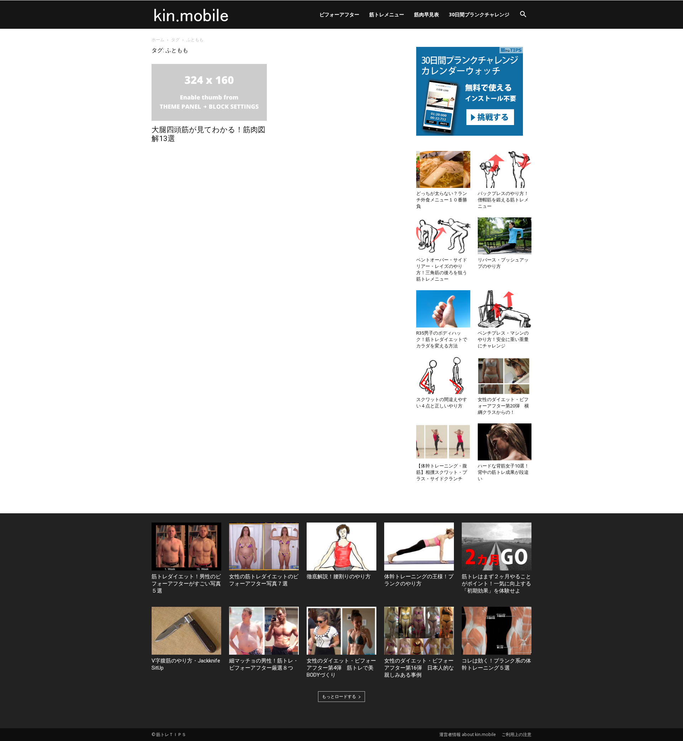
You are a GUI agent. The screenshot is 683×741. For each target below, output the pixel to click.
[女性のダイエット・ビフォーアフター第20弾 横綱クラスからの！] (505, 375)
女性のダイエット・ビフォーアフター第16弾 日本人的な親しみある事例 (419, 668)
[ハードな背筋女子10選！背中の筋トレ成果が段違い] (505, 441)
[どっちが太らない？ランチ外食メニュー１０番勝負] (443, 169)
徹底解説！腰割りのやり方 (339, 576)
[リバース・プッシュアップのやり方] (505, 235)
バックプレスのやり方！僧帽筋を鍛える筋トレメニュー (503, 200)
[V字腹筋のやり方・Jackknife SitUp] (186, 631)
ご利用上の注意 (516, 734)
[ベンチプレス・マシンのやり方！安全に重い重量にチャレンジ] (505, 308)
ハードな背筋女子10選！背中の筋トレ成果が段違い (503, 472)
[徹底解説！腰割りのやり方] (341, 546)
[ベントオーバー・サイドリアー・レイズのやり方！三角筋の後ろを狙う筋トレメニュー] (443, 235)
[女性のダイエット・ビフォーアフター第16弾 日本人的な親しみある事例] (419, 631)
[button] (522, 15)
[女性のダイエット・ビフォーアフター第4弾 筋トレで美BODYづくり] (341, 631)
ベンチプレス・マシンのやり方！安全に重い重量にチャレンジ (503, 339)
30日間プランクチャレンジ (479, 14)
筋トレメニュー (386, 14)
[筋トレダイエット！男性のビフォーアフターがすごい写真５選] (186, 546)
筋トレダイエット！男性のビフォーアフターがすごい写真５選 (186, 583)
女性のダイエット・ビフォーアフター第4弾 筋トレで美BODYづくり (341, 668)
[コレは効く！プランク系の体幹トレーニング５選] (496, 631)
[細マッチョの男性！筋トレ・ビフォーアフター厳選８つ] (264, 631)
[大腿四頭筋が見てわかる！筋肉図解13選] (209, 92)
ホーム (158, 40)
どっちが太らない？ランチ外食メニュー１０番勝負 (441, 200)
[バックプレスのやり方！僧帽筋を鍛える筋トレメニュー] (505, 169)
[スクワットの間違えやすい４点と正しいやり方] (443, 375)
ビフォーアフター (339, 14)
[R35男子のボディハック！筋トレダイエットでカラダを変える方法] (443, 308)
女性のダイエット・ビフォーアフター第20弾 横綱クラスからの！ (503, 406)
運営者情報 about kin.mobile (467, 734)
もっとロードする (339, 696)
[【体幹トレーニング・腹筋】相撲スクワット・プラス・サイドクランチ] (443, 441)
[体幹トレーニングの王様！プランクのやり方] (419, 546)
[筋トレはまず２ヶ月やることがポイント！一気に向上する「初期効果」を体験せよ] (496, 546)
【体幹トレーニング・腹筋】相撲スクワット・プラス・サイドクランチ (441, 472)
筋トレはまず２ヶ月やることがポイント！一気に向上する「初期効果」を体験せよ (496, 583)
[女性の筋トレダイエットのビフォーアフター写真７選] (264, 546)
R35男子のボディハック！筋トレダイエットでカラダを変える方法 (441, 339)
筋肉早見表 (426, 14)
